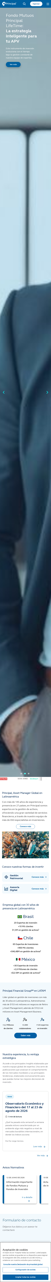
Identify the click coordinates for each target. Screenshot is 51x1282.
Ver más (13, 64)
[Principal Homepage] (9, 4)
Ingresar (36, 4)
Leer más (37, 1146)
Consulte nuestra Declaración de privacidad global (23, 1264)
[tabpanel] (25, 392)
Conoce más (25, 826)
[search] (24, 4)
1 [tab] (21, 773)
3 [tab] (28, 773)
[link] (20, 1189)
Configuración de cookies (25, 1270)
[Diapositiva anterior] (4, 392)
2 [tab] (25, 773)
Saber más (25, 1035)
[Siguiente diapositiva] (47, 392)
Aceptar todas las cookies (25, 1277)
